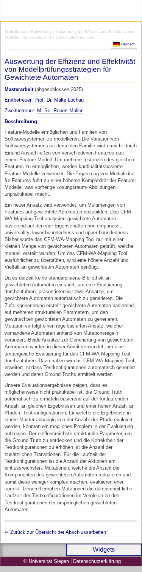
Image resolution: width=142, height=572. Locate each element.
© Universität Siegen (46, 561)
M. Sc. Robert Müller (60, 110)
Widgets (104, 549)
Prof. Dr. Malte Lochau (59, 100)
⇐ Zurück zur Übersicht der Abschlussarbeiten (55, 532)
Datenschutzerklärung (97, 561)
